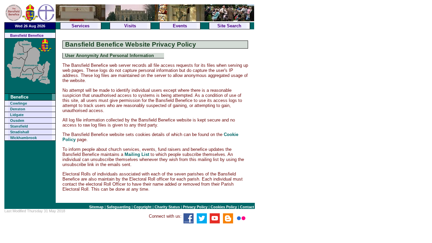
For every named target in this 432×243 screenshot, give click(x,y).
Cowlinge (18, 103)
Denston (17, 109)
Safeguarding (119, 207)
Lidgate (17, 115)
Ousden (17, 120)
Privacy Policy (195, 207)
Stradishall (19, 132)
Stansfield (19, 126)
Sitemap (96, 207)
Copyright (143, 207)
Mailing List (137, 154)
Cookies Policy (224, 207)
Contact (247, 207)
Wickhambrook (23, 138)
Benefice (19, 97)
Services (80, 25)
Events (180, 25)
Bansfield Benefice (27, 35)
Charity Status (167, 207)
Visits (130, 25)
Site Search (229, 25)
